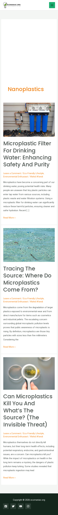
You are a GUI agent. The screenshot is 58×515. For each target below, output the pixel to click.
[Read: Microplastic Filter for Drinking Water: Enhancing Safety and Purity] (29, 119)
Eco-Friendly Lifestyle (33, 173)
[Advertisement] (29, 56)
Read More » (9, 218)
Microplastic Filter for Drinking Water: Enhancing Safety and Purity (27, 154)
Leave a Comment (12, 173)
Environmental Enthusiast (15, 176)
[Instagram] (28, 506)
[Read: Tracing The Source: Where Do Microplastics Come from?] (29, 244)
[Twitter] (13, 506)
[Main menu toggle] (52, 5)
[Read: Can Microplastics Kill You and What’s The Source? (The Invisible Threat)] (29, 373)
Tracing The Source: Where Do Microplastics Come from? (27, 279)
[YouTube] (20, 506)
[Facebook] (6, 506)
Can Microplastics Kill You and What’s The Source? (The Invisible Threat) (27, 410)
